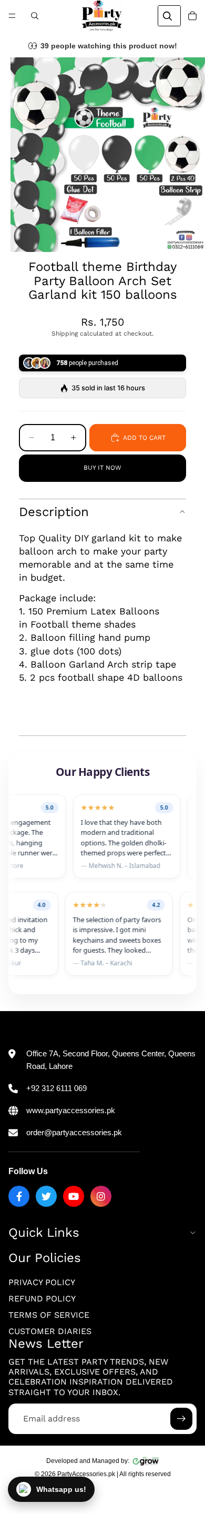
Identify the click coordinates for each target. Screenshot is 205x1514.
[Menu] (12, 16)
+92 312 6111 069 (56, 1088)
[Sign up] (181, 1419)
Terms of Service (48, 1315)
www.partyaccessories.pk (70, 1110)
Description (54, 511)
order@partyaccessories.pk (74, 1132)
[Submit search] (167, 16)
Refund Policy (42, 1299)
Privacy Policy (41, 1282)
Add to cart (144, 437)
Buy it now (102, 467)
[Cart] (192, 15)
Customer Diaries (49, 1332)
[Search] (34, 15)
